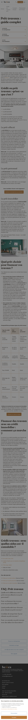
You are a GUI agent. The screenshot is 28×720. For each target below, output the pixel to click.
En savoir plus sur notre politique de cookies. (9, 709)
